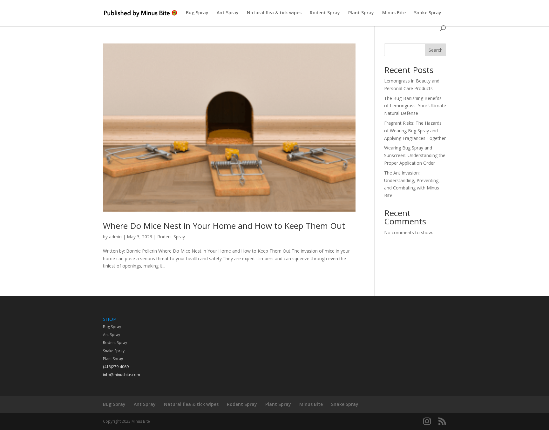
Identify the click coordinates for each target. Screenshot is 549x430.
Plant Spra (112, 358)
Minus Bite (394, 13)
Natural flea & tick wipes (274, 13)
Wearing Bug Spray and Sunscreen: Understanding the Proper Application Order (414, 155)
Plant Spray (361, 13)
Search (436, 50)
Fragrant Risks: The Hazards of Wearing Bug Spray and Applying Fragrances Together (415, 130)
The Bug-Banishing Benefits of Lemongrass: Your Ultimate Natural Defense (415, 105)
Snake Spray (427, 13)
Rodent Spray (325, 13)
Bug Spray (197, 13)
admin (115, 237)
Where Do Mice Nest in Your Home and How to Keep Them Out (224, 225)
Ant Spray (228, 13)
